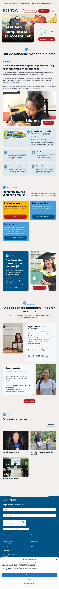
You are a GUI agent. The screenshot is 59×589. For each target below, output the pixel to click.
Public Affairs (40, 166)
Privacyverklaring (30, 586)
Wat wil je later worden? (11, 478)
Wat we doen (34, 541)
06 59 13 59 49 (6, 557)
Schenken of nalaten (8, 544)
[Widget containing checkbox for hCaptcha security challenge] (14, 523)
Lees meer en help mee (47, 39)
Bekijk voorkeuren (29, 583)
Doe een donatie (7, 541)
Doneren (43, 10)
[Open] (53, 11)
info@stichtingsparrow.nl (10, 554)
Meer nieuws (50, 424)
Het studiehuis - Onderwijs (41, 131)
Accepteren (29, 575)
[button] (56, 559)
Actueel (32, 544)
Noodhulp (40, 152)
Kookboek (5, 546)
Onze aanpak (48, 122)
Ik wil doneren (29, 401)
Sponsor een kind (30, 10)
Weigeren (29, 579)
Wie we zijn (33, 539)
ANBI (31, 546)
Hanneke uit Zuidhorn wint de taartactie (41, 453)
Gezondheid (12, 152)
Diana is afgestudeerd (11, 452)
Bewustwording (14, 166)
